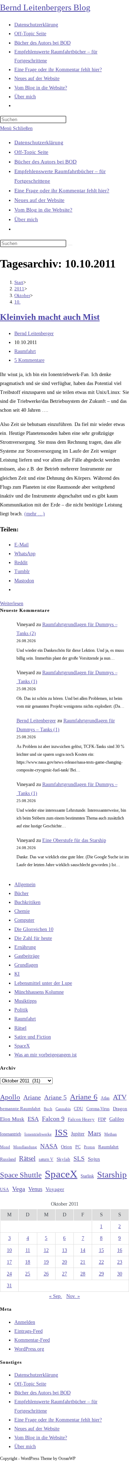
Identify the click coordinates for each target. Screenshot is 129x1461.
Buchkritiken (27, 902)
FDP (102, 1119)
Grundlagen (26, 965)
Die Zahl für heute (33, 938)
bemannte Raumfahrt (20, 1108)
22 (101, 1262)
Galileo (116, 1119)
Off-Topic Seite (31, 152)
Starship (112, 1174)
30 (119, 1274)
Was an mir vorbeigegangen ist (45, 1054)
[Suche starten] (70, 245)
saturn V (46, 1159)
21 (82, 1262)
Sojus (94, 1159)
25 (27, 1274)
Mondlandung (25, 1147)
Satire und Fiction (32, 1037)
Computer (24, 920)
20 (64, 1262)
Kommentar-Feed (32, 1340)
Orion (66, 1146)
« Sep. (55, 1296)
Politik (21, 1010)
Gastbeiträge (26, 956)
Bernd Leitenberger (34, 333)
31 (9, 1285)
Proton (89, 1147)
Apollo (10, 1097)
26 (46, 1274)
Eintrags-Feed (28, 1331)
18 (27, 1262)
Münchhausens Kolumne (39, 992)
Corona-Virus (98, 1109)
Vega (18, 1188)
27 (64, 1274)
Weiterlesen (11, 603)
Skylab (63, 1159)
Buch (48, 1109)
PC (78, 1147)
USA (4, 1189)
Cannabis (63, 1109)
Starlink (87, 1176)
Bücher (21, 893)
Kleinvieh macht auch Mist (50, 317)
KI (17, 974)
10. (17, 302)
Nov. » (73, 1296)
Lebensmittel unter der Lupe (43, 983)
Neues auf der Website (39, 200)
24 (9, 1274)
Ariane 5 (55, 1097)
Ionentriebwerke (38, 1134)
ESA (33, 1119)
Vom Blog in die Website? (43, 210)
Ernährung (25, 947)
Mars (94, 1133)
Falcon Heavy (81, 1119)
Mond (5, 1147)
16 (119, 1250)
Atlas (105, 1098)
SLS (79, 1158)
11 (27, 1250)
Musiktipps (25, 1001)
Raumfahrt (25, 351)
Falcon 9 (53, 1118)
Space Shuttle (21, 1175)
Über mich (26, 219)
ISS (61, 1132)
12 (46, 1250)
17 (9, 1262)
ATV (119, 1097)
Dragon (120, 1108)
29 (101, 1274)
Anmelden (24, 1322)
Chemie (22, 911)
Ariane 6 (83, 1097)
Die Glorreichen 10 (33, 929)
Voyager (55, 1189)
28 (82, 1274)
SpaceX (22, 1046)
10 (9, 1250)
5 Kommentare (29, 360)
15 (101, 1250)
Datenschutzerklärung (38, 142)
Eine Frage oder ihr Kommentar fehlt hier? (61, 190)
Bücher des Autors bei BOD (45, 162)
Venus (35, 1189)
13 (64, 1250)
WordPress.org (29, 1349)
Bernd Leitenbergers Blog (45, 7)
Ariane (32, 1097)
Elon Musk (12, 1119)
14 (82, 1250)
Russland (8, 1159)
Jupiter (78, 1134)
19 (46, 1262)
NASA (49, 1146)
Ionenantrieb (10, 1134)
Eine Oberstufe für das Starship (74, 840)
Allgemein (24, 884)
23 (119, 1262)
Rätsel (20, 1028)
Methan (110, 1134)
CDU (78, 1108)
